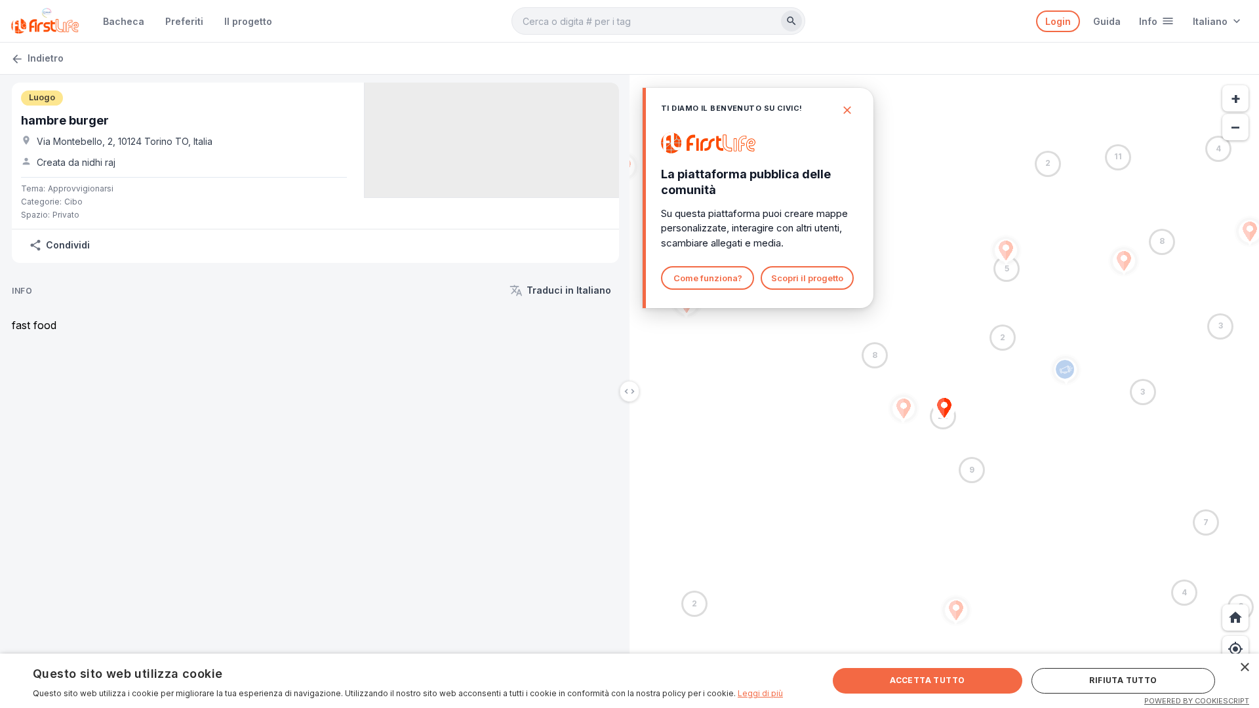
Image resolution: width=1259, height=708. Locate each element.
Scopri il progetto (807, 278)
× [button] (1244, 668)
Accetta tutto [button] (927, 680)
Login (1058, 21)
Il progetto (248, 21)
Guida (1107, 21)
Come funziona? (707, 278)
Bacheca (123, 21)
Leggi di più (760, 693)
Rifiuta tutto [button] (1123, 680)
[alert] (629, 681)
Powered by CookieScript (1196, 700)
